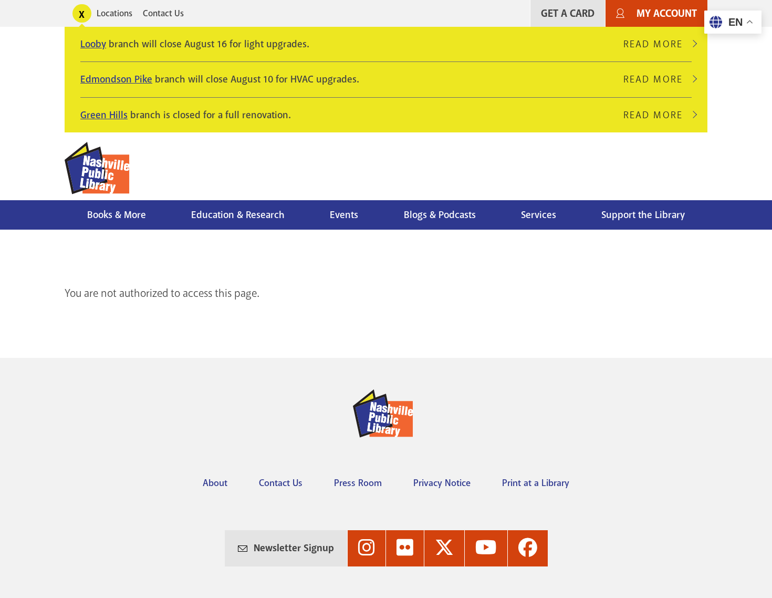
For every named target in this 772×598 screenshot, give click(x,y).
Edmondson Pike (116, 79)
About (215, 483)
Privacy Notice (442, 483)
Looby (93, 44)
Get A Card (567, 13)
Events (344, 215)
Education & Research (238, 215)
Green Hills (104, 115)
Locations (114, 13)
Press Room (358, 483)
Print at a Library (535, 483)
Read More (657, 44)
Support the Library (643, 215)
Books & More (116, 215)
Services (538, 215)
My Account (667, 13)
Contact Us (163, 13)
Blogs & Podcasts (440, 215)
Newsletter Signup (294, 548)
